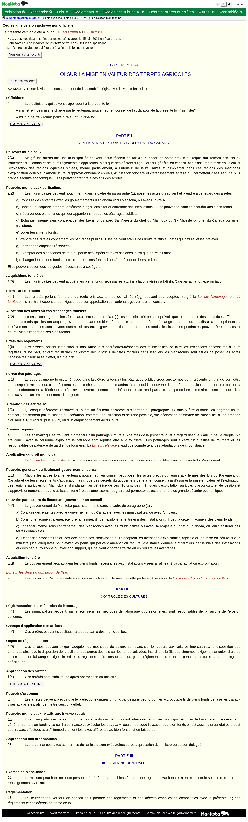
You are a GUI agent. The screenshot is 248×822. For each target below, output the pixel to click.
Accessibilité (35, 813)
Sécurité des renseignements (120, 813)
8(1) (11, 611)
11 (9, 744)
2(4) (11, 296)
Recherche (39, 12)
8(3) (11, 646)
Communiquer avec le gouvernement (171, 813)
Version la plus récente (25, 54)
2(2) (11, 193)
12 (10, 777)
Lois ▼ (63, 12)
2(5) (11, 316)
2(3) (11, 281)
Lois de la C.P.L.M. (75, 17)
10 (10, 719)
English (240, 4)
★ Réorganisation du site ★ (23, 17)
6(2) (11, 505)
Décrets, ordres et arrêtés (171, 12)
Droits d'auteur (85, 813)
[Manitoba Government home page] (215, 813)
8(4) (11, 676)
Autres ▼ (206, 12)
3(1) (11, 379)
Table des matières (22, 81)
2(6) (11, 347)
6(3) (11, 563)
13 (10, 798)
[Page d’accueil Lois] (3, 17)
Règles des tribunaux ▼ (124, 12)
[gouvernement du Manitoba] (15, 4)
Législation (12, 12)
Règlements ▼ (86, 12)
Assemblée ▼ (231, 12)
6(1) (11, 475)
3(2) (11, 409)
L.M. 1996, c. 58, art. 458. (26, 364)
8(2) (11, 631)
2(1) (11, 157)
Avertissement (59, 813)
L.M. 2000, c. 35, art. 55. (25, 124)
